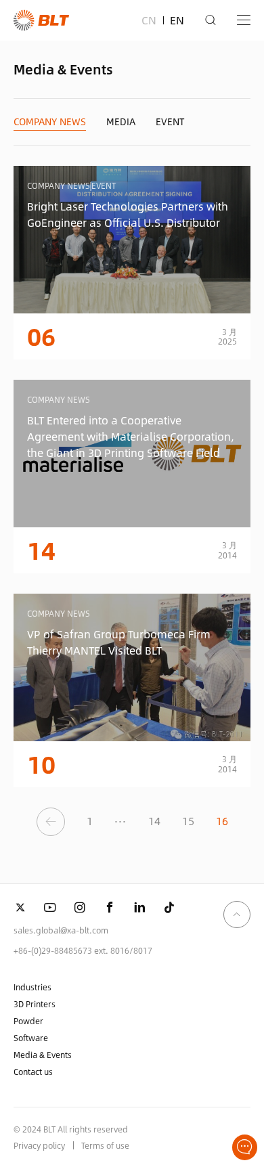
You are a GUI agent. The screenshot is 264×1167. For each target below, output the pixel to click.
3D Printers (35, 1004)
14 (154, 820)
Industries (32, 987)
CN (148, 20)
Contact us (33, 1071)
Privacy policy (39, 1145)
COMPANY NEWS (50, 121)
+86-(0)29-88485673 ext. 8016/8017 (83, 950)
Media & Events (43, 1055)
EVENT (170, 121)
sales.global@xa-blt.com (61, 930)
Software (31, 1038)
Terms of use (105, 1145)
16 (222, 820)
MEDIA (120, 121)
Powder (28, 1021)
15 (188, 820)
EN (177, 20)
